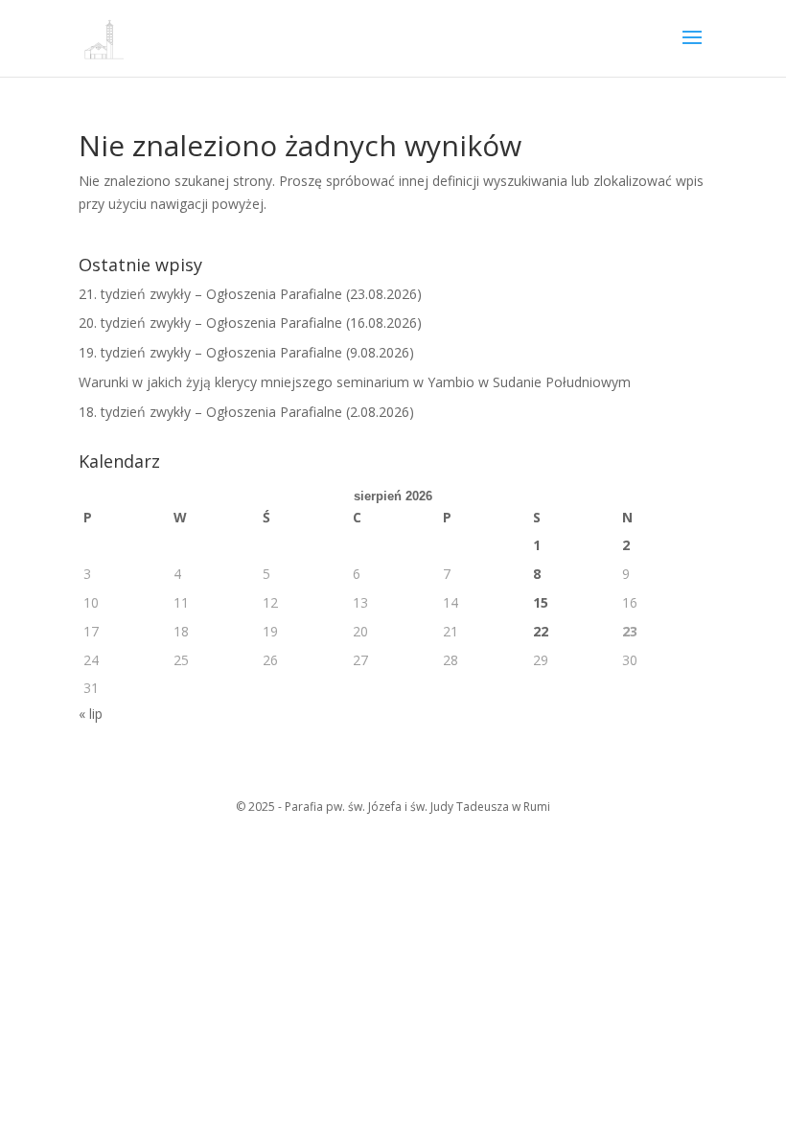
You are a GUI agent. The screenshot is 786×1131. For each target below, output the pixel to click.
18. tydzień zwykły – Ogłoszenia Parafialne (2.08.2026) (246, 412)
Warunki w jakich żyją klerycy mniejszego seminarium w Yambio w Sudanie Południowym (355, 382)
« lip (91, 713)
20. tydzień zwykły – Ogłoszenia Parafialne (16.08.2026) (250, 322)
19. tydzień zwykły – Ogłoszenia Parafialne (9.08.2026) (246, 352)
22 (540, 631)
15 (540, 602)
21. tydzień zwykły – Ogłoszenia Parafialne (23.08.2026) (250, 294)
